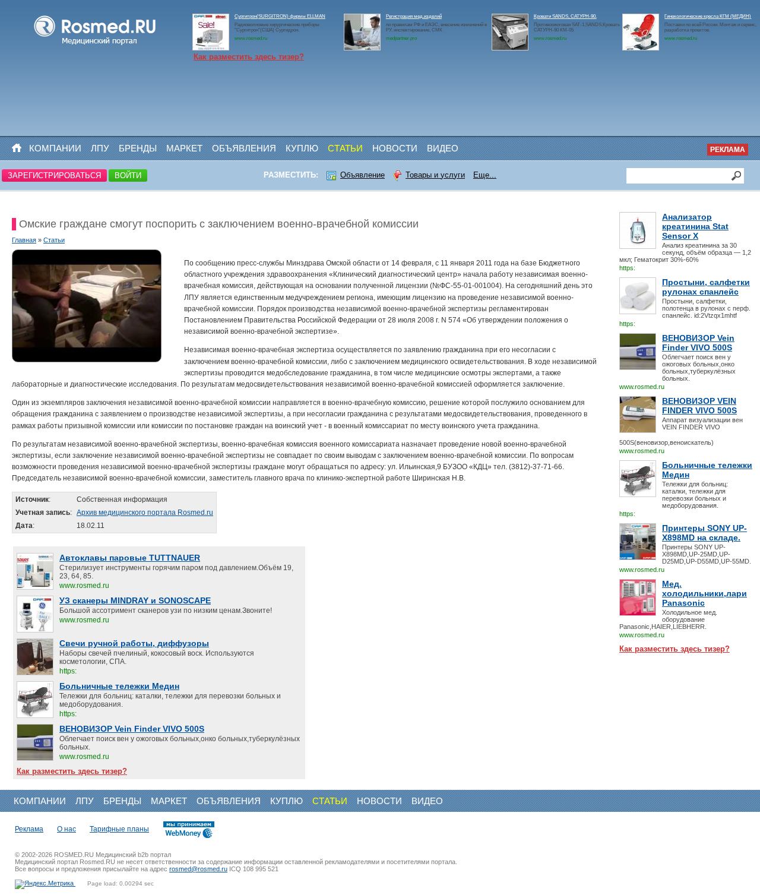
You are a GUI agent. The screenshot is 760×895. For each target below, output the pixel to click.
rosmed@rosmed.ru (198, 868)
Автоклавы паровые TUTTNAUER (129, 557)
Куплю (302, 148)
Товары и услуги (435, 174)
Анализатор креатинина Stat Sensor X (695, 226)
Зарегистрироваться (54, 175)
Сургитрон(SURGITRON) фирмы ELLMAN (280, 16)
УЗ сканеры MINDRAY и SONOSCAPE (135, 600)
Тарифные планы (119, 829)
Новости (394, 148)
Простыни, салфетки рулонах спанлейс (706, 286)
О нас (66, 829)
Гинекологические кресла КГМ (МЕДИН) (707, 16)
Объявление (362, 174)
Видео (442, 148)
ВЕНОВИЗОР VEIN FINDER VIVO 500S (699, 405)
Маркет (184, 148)
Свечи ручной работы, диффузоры (134, 643)
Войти (128, 175)
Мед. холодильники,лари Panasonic (704, 593)
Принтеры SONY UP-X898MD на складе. (704, 532)
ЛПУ (100, 148)
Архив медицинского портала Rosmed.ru (145, 512)
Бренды (138, 148)
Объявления (244, 148)
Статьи (345, 148)
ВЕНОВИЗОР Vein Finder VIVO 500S (698, 342)
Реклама (727, 150)
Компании (55, 148)
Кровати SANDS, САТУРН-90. (565, 16)
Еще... (484, 174)
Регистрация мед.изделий (414, 16)
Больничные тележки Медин (707, 469)
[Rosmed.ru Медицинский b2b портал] (95, 45)
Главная (24, 239)
